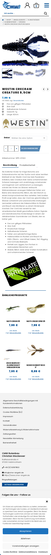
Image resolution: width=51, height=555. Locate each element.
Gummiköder (10, 22)
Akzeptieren (25, 531)
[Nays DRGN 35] (13, 308)
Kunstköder (33, 20)
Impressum (43, 552)
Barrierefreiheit (9, 442)
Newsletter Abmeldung (13, 438)
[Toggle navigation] (46, 5)
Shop (8, 20)
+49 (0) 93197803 (11, 467)
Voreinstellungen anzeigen (25, 545)
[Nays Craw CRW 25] (35, 308)
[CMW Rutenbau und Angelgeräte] (11, 5)
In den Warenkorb (29, 148)
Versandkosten (18, 101)
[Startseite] (3, 20)
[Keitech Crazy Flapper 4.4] (48, 89)
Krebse (22, 22)
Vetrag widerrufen (14, 484)
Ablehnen (25, 538)
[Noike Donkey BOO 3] (35, 350)
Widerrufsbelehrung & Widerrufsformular (21, 429)
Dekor (7, 137)
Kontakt (6, 421)
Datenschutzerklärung (28, 552)
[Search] (45, 13)
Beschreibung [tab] (10, 165)
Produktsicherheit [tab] (27, 165)
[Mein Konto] (27, 5)
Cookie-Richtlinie (10, 552)
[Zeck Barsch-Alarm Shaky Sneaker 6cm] (13, 350)
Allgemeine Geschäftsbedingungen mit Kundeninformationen (20, 402)
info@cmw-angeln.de (14, 472)
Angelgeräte (19, 20)
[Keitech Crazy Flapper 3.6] (44, 89)
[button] (47, 501)
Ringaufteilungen (9, 479)
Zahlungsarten (9, 434)
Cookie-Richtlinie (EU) (12, 412)
